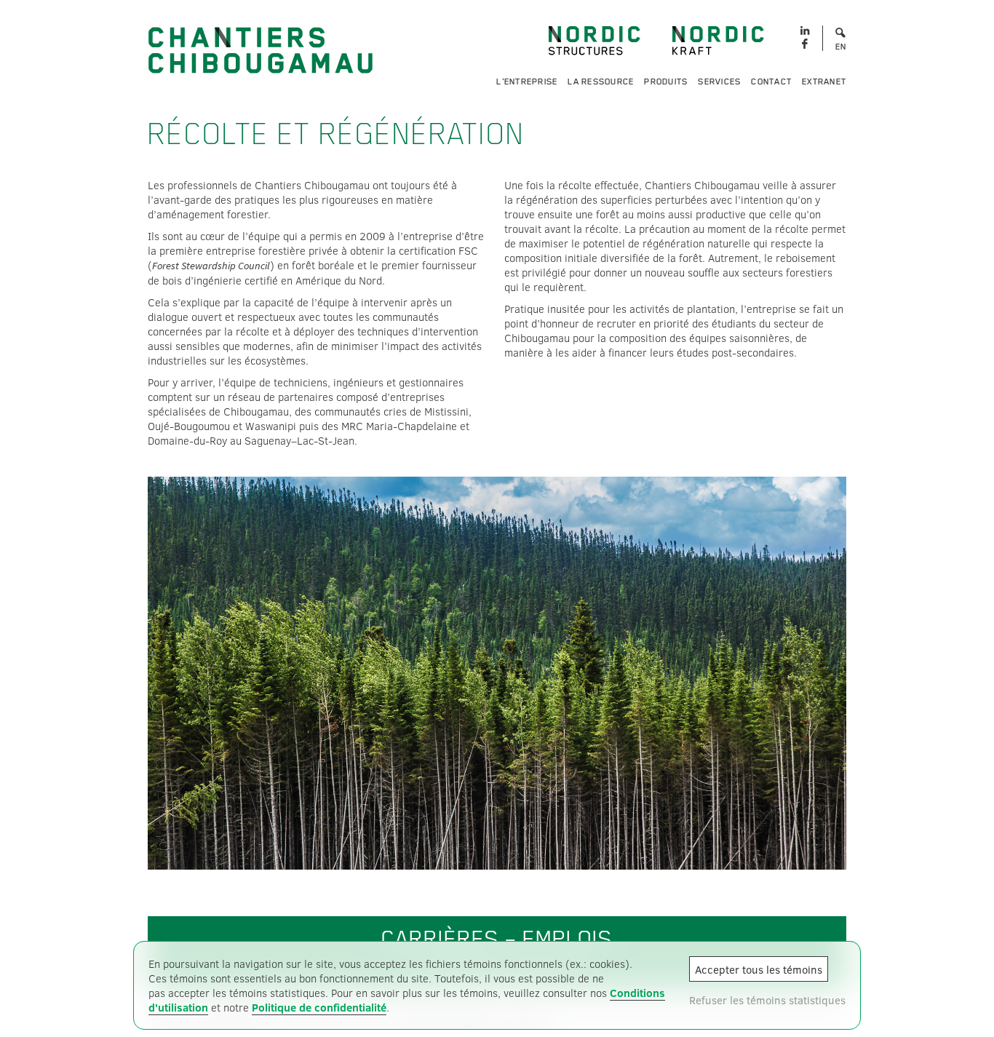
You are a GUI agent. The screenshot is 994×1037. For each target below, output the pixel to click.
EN (841, 46)
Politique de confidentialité (319, 1007)
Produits (666, 81)
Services (719, 81)
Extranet (824, 81)
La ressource (601, 81)
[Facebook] (804, 44)
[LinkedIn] (804, 31)
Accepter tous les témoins (758, 969)
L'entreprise (526, 81)
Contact (771, 81)
